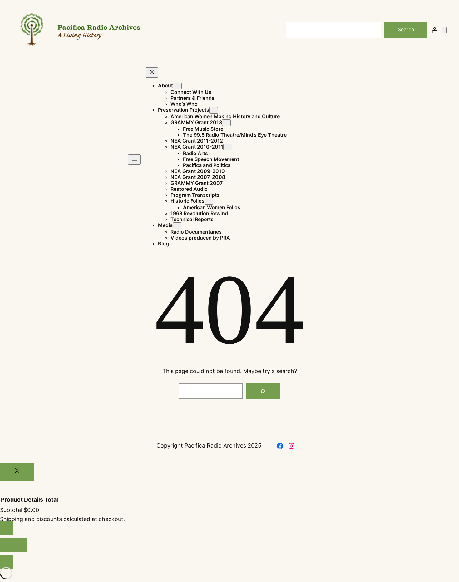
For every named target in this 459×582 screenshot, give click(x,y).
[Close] (17, 472)
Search (406, 29)
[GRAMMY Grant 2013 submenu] (226, 122)
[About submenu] (177, 86)
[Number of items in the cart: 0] (444, 30)
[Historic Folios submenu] (209, 201)
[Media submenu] (177, 225)
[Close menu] (152, 72)
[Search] (263, 391)
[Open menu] (134, 159)
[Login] (434, 30)
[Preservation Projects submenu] (213, 110)
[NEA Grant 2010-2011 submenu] (227, 147)
